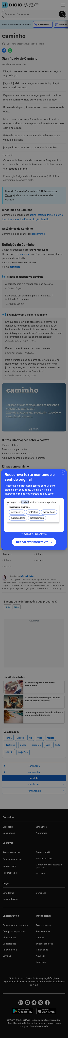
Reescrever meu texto (32, 542)
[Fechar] (63, 472)
